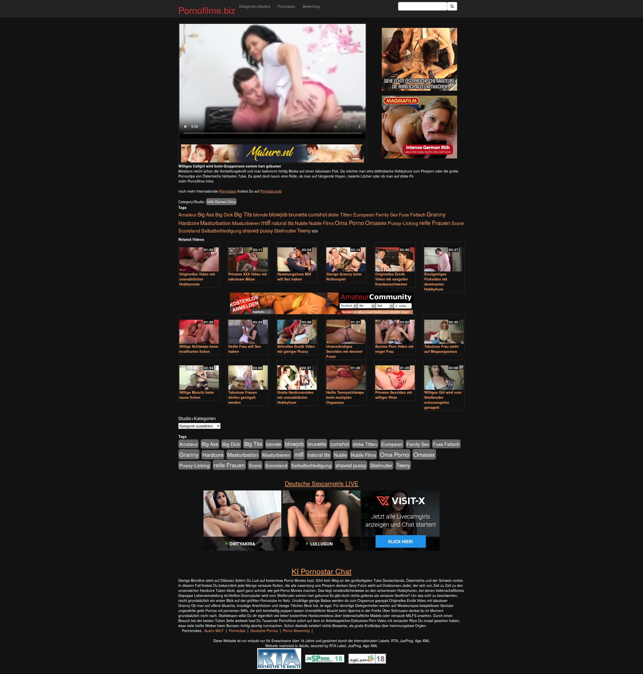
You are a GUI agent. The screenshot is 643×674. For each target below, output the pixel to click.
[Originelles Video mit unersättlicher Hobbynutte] (199, 257)
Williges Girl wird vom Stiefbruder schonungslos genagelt (442, 400)
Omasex (376, 222)
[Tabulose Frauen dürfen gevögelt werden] (248, 375)
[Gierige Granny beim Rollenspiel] (346, 257)
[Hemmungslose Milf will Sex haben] (297, 257)
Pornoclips (237, 630)
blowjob (278, 214)
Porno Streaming (296, 630)
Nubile (301, 223)
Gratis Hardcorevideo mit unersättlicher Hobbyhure (295, 397)
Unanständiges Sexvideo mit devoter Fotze (344, 351)
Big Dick (224, 214)
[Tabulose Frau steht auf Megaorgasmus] (444, 329)
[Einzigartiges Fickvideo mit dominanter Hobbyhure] (444, 257)
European (363, 214)
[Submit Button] (452, 6)
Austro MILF (214, 630)
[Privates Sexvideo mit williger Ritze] (395, 375)
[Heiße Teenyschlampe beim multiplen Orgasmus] (346, 375)
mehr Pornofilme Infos (195, 181)
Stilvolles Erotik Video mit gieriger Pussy (296, 349)
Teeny (304, 230)
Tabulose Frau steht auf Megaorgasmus (441, 349)
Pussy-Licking (403, 222)
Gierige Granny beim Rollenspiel (343, 276)
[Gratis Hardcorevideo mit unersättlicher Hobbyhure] (297, 375)
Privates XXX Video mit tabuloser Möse (247, 276)
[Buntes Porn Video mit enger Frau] (395, 329)
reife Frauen (434, 222)
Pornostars (286, 6)
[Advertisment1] (419, 59)
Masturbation (215, 223)
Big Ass (206, 214)
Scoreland (189, 230)
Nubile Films (321, 223)
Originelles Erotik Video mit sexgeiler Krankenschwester (391, 279)
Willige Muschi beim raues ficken (196, 395)
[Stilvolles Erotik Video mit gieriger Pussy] (297, 329)
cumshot (317, 214)
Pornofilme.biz (206, 10)
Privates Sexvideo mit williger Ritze (393, 395)
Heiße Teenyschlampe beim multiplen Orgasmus (345, 397)
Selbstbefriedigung (221, 230)
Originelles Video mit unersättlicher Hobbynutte (197, 279)
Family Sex (387, 214)
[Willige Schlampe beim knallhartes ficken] (199, 329)
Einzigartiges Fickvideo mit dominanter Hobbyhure (435, 281)
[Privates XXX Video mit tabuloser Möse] (248, 257)
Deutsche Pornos (264, 630)
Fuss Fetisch (412, 214)
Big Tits (243, 214)
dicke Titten (340, 214)
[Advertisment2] (419, 127)
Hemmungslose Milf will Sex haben (294, 276)
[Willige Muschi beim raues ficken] (199, 375)
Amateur (187, 214)
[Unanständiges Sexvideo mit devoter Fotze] (346, 329)
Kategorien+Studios (254, 6)
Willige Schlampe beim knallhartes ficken (198, 349)
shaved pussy (257, 230)
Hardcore (188, 223)
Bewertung (311, 6)
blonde (260, 214)
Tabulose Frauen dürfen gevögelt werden (242, 397)
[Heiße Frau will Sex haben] (248, 329)
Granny (436, 214)
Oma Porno (349, 222)
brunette (298, 214)
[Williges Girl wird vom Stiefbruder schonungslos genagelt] (444, 375)
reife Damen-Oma (221, 201)
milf (266, 222)
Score (457, 222)
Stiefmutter (285, 230)
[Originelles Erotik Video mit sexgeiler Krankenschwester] (395, 257)
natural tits (283, 223)
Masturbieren (246, 222)
